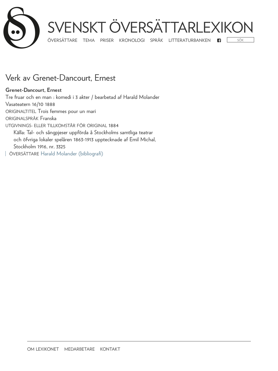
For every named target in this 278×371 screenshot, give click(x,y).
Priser (107, 40)
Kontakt (110, 349)
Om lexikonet (43, 349)
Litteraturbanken (190, 40)
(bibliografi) (90, 153)
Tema (89, 40)
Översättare (62, 40)
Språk (156, 40)
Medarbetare (79, 349)
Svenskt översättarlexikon (150, 27)
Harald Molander (59, 153)
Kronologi (132, 40)
